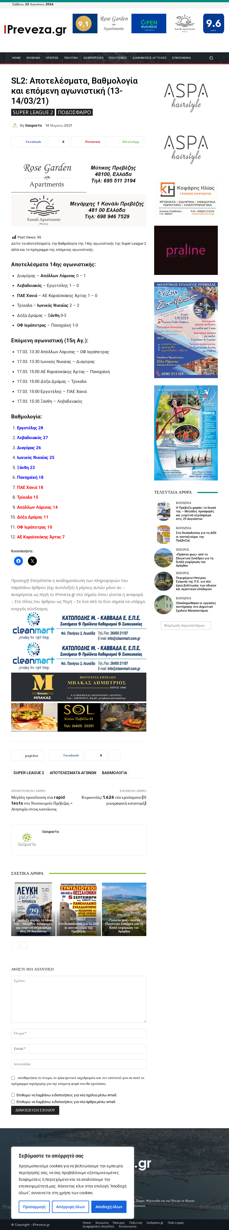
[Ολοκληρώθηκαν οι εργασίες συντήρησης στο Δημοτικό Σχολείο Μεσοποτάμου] (163, 604)
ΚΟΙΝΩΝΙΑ (32, 915)
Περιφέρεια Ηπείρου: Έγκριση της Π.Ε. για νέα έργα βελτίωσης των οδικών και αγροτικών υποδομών (196, 583)
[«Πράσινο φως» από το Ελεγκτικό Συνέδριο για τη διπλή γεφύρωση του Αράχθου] (124, 909)
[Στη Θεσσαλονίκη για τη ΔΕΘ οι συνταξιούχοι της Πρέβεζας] (78, 909)
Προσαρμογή (34, 1207)
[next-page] (23, 945)
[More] (114, 755)
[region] (72, 1183)
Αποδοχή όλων (109, 1207)
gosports (33, 125)
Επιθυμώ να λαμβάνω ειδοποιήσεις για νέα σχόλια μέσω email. (66, 1095)
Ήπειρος (123, 915)
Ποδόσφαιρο (74, 112)
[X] (206, 4)
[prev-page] (14, 945)
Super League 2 (33, 112)
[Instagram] (200, 4)
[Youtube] (213, 4)
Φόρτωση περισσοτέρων (184, 625)
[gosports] (15, 125)
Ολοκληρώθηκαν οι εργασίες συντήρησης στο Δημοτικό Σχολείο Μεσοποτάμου (196, 606)
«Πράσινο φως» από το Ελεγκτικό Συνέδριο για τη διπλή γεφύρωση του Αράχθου (124, 925)
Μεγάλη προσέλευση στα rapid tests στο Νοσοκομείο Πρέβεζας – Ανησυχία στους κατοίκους (42, 803)
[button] (211, 58)
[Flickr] (193, 4)
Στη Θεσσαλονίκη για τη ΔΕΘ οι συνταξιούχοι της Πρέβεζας (78, 927)
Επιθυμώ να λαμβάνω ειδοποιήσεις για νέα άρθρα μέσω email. (66, 1102)
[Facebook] (186, 4)
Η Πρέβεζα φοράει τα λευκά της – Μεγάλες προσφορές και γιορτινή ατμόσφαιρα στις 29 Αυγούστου (33, 925)
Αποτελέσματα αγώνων (73, 772)
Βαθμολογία (114, 772)
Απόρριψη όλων (70, 1207)
